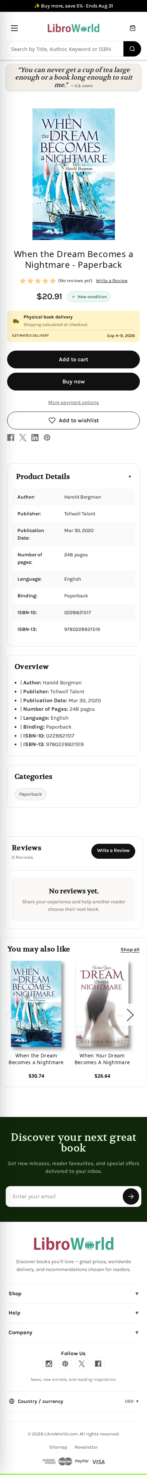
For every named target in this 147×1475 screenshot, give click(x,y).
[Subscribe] (131, 1196)
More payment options (73, 402)
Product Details (43, 476)
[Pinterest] (47, 438)
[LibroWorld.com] (74, 1243)
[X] (22, 438)
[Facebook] (10, 438)
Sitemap (58, 1447)
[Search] (132, 49)
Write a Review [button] (111, 280)
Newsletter (86, 1447)
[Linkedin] (35, 438)
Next (130, 1015)
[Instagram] (48, 1363)
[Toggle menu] (14, 28)
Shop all (130, 949)
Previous (8, 1015)
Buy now (73, 381)
